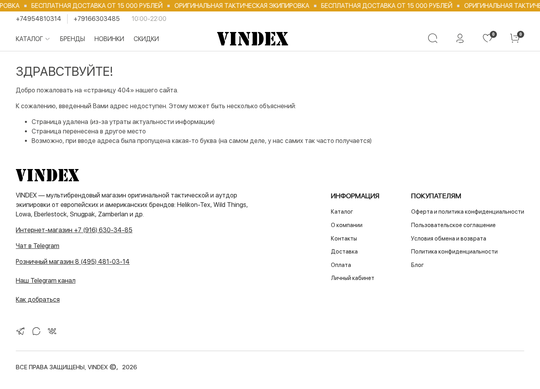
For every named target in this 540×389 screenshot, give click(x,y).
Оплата (341, 264)
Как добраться (38, 299)
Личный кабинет (352, 277)
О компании (347, 225)
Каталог (29, 39)
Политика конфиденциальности (454, 251)
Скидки (146, 39)
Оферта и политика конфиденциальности (467, 211)
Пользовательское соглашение (453, 225)
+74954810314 (38, 19)
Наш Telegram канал (46, 280)
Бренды (72, 39)
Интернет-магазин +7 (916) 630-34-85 (74, 230)
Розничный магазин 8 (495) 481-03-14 (73, 261)
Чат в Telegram (37, 246)
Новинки (109, 39)
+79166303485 (97, 19)
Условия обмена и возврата (448, 238)
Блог (417, 264)
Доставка (344, 251)
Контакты (344, 238)
